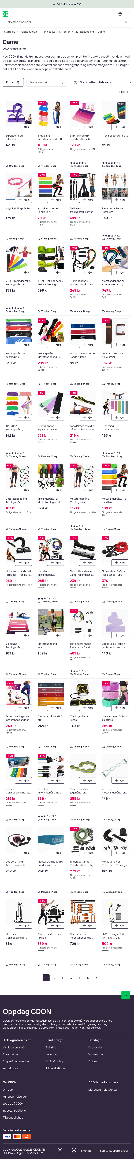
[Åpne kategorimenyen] (128, 14)
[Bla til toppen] (125, 995)
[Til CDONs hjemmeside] (5, 14)
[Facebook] (74, 1150)
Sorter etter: (88, 82)
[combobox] (67, 22)
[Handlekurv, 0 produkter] (120, 14)
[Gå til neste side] (96, 977)
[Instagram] (60, 1150)
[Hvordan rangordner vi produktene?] (75, 82)
